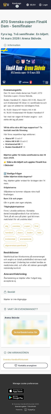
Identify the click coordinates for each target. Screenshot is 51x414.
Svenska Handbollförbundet (15, 359)
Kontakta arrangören (27, 365)
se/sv (33, 5)
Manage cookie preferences (25, 383)
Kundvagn (16, 4)
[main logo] (5, 5)
